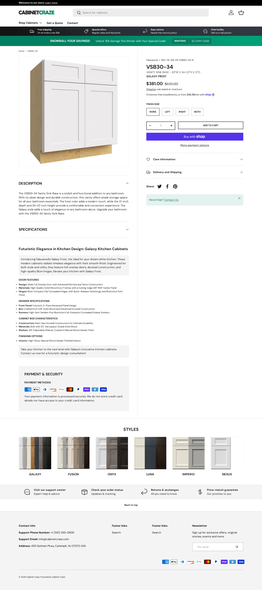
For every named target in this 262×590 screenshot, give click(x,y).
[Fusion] (73, 453)
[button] (241, 12)
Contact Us (171, 200)
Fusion (73, 474)
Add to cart (210, 125)
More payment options (194, 145)
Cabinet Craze (33, 577)
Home (21, 51)
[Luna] (150, 453)
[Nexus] (227, 453)
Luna (150, 474)
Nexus (227, 474)
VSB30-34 (32, 51)
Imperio (188, 474)
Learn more (51, 2)
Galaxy (35, 474)
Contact (72, 23)
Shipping (151, 89)
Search (116, 532)
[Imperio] (188, 453)
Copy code (202, 41)
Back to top (131, 505)
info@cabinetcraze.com (54, 539)
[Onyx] (112, 453)
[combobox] (141, 13)
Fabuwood (152, 60)
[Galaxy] (35, 453)
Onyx (112, 474)
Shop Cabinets (28, 23)
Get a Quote (55, 23)
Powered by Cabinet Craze (52, 577)
